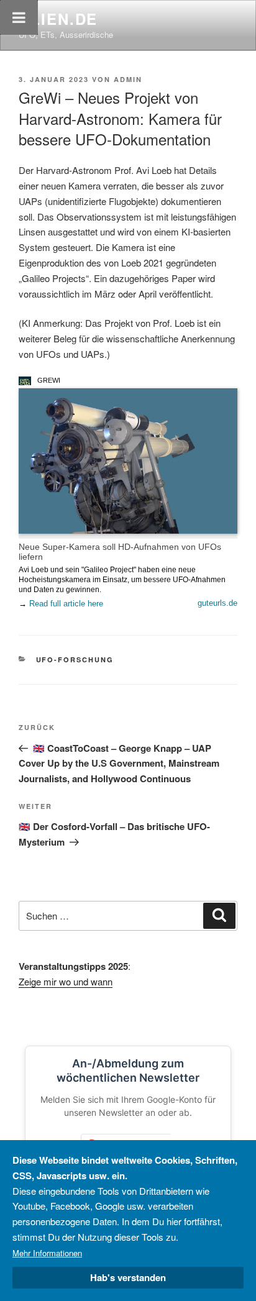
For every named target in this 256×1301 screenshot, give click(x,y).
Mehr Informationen (47, 1253)
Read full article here (66, 603)
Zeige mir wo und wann (65, 981)
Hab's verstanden (128, 1277)
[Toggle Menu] (19, 17)
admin (128, 79)
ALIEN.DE (58, 18)
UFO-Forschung (75, 659)
